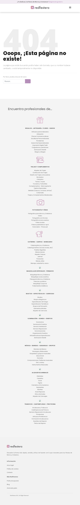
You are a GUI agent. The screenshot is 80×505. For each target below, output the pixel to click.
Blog (8, 484)
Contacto (9, 472)
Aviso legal (10, 465)
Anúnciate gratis (12, 488)
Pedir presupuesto (13, 481)
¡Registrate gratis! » (56, 2)
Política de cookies (13, 469)
